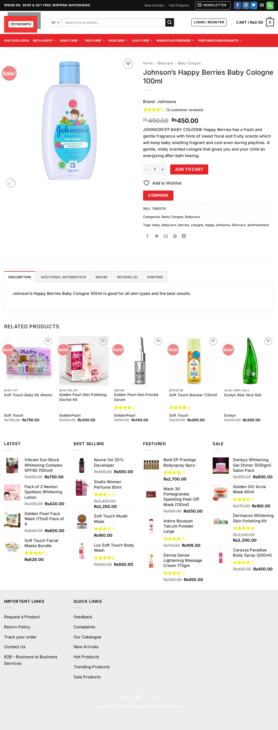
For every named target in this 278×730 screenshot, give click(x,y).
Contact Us (15, 646)
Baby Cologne (189, 63)
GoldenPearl (69, 415)
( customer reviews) (184, 109)
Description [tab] (19, 277)
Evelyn (230, 415)
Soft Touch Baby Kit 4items (28, 395)
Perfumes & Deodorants (218, 40)
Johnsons (166, 101)
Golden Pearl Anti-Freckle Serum (136, 396)
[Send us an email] (262, 5)
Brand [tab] (102, 277)
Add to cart (189, 169)
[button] (212, 5)
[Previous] (4, 383)
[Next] (274, 383)
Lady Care (140, 40)
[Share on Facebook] (147, 236)
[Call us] (270, 5)
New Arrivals (154, 5)
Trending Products (92, 667)
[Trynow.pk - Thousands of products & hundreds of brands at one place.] (22, 22)
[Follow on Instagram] (245, 5)
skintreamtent (258, 225)
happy (209, 225)
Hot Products (179, 5)
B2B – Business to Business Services (30, 660)
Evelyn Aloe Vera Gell (242, 395)
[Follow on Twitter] (253, 5)
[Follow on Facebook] (237, 5)
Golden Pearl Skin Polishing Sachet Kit (82, 396)
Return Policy (17, 627)
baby (156, 225)
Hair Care (117, 40)
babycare (169, 225)
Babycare (165, 63)
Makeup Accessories (174, 40)
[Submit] (169, 22)
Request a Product (22, 616)
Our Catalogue (16, 40)
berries (183, 225)
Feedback (83, 616)
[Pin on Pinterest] (175, 236)
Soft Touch (13, 415)
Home (148, 63)
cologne (197, 225)
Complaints (84, 627)
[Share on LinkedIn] (184, 236)
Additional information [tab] (63, 277)
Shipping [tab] (155, 277)
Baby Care (68, 40)
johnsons (223, 225)
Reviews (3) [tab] (127, 277)
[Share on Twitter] (157, 236)
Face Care (93, 40)
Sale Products (87, 677)
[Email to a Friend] (166, 236)
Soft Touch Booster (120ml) (193, 395)
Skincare (238, 225)
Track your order (20, 637)
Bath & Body (43, 40)
